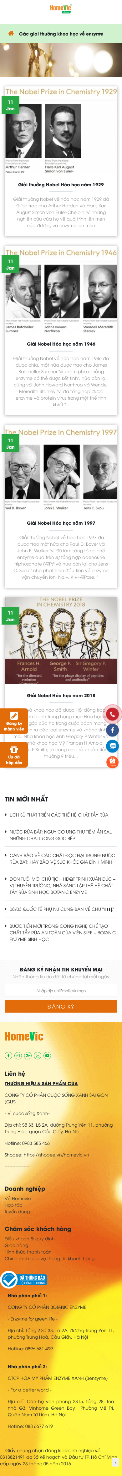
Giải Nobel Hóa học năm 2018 (61, 695)
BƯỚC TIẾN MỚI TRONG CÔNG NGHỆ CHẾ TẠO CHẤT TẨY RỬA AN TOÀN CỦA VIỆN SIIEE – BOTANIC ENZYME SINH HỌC (63, 932)
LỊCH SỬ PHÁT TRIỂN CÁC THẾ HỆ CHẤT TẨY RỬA (59, 814)
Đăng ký (61, 1006)
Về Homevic (18, 1198)
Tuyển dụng (17, 1211)
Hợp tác (14, 1205)
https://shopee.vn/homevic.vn (56, 1154)
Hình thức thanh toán (28, 1252)
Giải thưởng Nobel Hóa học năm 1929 (61, 184)
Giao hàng (16, 1245)
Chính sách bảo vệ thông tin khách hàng (49, 1258)
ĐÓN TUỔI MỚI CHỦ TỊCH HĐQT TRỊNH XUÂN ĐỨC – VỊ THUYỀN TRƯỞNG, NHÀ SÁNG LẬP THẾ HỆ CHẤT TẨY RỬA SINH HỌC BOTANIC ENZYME (62, 885)
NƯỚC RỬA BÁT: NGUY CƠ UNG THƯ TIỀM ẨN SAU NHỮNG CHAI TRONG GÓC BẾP (61, 834)
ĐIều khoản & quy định (30, 1238)
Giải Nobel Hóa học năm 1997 (61, 522)
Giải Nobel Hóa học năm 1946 (61, 343)
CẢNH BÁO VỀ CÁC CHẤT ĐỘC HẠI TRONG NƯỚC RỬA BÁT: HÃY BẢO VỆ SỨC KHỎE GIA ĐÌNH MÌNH (62, 858)
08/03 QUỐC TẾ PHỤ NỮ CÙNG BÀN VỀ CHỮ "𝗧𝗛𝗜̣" (62, 909)
